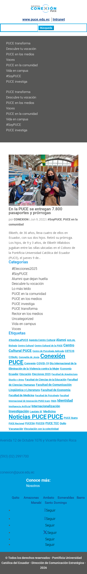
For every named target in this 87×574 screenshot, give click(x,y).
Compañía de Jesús (29, 357)
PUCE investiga (16, 82)
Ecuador (14, 374)
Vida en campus (17, 71)
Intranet (59, 19)
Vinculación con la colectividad (41, 428)
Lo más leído (21, 289)
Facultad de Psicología (47, 395)
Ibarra (80, 498)
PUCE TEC (52, 423)
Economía (65, 368)
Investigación (19, 411)
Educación (25, 374)
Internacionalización (45, 406)
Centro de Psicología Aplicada (48, 351)
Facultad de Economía (56, 390)
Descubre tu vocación (21, 49)
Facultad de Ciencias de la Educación (46, 379)
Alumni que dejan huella (30, 279)
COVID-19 (43, 363)
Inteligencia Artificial (20, 406)
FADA (53, 400)
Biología (13, 345)
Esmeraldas (66, 498)
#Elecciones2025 (24, 269)
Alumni (61, 340)
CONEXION (21, 219)
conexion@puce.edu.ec (17, 472)
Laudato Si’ (36, 411)
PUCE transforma (18, 43)
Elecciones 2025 (41, 374)
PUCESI (40, 423)
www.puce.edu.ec (36, 19)
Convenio (30, 363)
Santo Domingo (56, 503)
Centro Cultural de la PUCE (49, 345)
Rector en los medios (27, 314)
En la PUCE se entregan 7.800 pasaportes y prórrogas (35, 211)
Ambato (48, 498)
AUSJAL (71, 340)
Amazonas (31, 498)
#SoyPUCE (13, 76)
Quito (63, 423)
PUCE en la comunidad (22, 65)
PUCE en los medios (20, 54)
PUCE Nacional (16, 423)
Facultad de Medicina (21, 395)
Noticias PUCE (28, 416)
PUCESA (30, 423)
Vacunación (16, 428)
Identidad (65, 400)
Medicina (49, 411)
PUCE (55, 416)
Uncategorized (22, 319)
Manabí (36, 503)
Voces (10, 60)
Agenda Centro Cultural (42, 340)
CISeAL (13, 357)
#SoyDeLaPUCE (18, 340)
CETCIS (69, 351)
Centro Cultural (26, 345)
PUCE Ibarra (70, 417)
